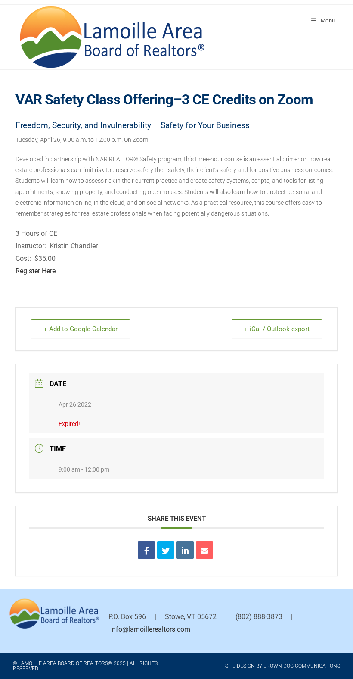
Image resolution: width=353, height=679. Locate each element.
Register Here (35, 271)
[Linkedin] (185, 550)
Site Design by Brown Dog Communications (282, 666)
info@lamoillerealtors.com (150, 629)
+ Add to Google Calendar (80, 329)
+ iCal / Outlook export (277, 329)
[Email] (204, 550)
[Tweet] (165, 550)
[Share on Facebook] (146, 550)
